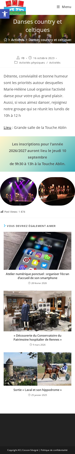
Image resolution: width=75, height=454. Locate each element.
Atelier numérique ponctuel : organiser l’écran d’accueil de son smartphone (37, 276)
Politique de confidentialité (54, 450)
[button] (4, 14)
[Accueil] (5, 40)
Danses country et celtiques (50, 40)
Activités (54, 62)
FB (23, 58)
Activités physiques (32, 62)
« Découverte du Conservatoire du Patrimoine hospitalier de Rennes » (37, 338)
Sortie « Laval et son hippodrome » (37, 390)
